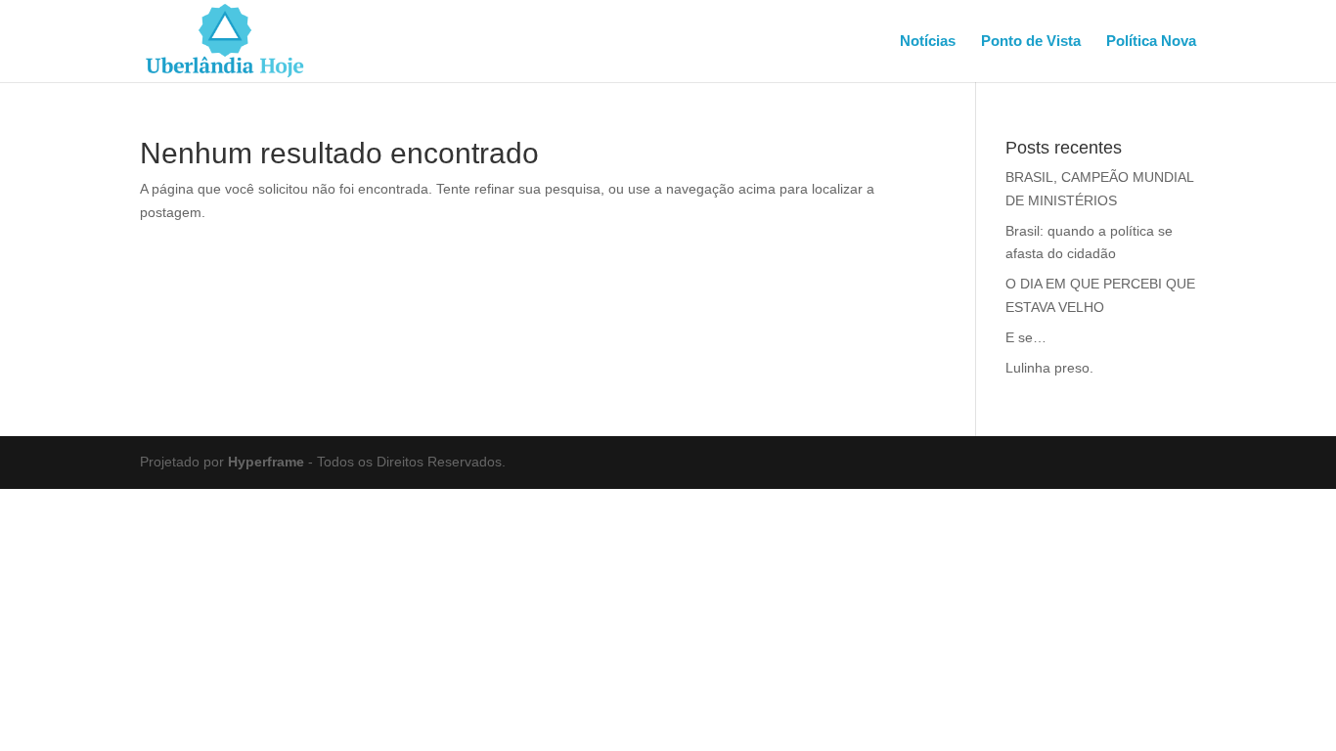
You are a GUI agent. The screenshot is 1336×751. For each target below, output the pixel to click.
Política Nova (1151, 41)
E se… (1026, 337)
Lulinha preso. (1049, 368)
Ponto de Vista (1031, 41)
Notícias (928, 41)
